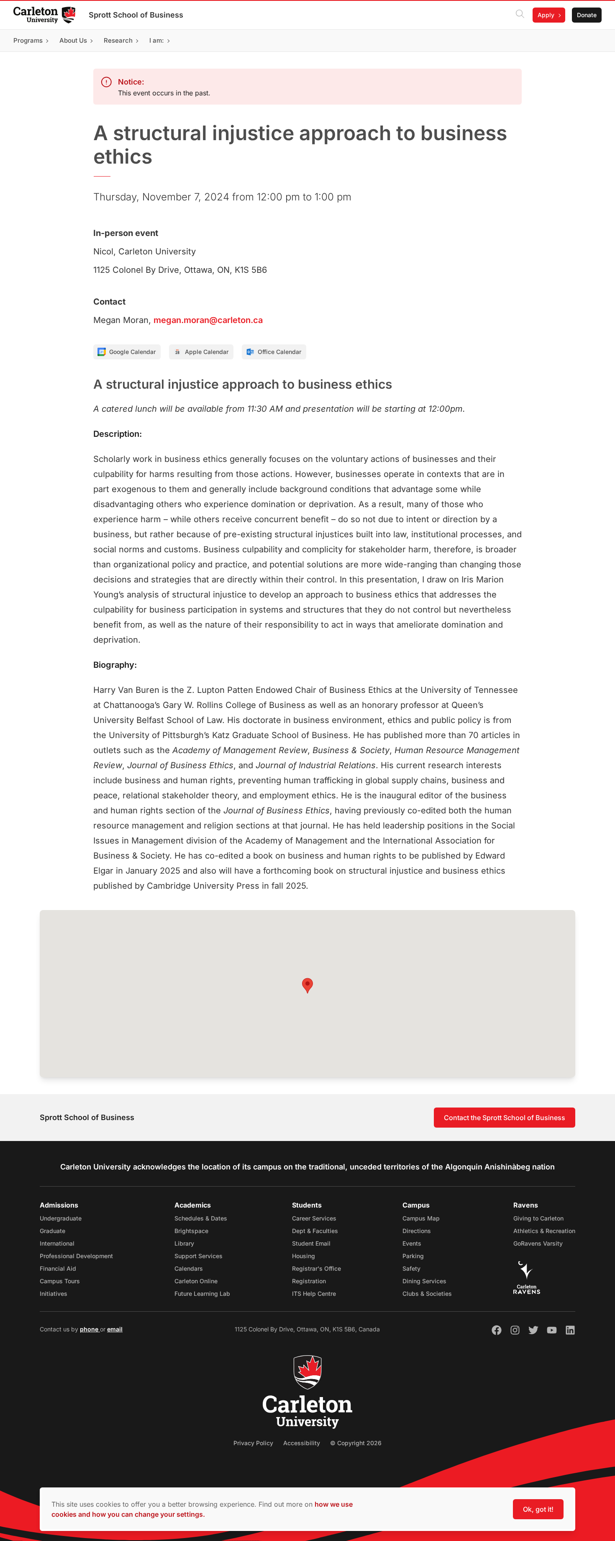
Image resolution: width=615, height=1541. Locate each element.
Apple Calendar (206, 351)
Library (184, 1243)
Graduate (52, 1230)
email (115, 1329)
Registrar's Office (316, 1268)
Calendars (188, 1268)
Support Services (198, 1255)
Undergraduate (61, 1218)
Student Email (311, 1243)
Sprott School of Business (136, 14)
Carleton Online (196, 1281)
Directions (416, 1230)
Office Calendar (279, 351)
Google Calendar (132, 351)
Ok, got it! (538, 1509)
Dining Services (424, 1281)
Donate (587, 14)
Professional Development (76, 1255)
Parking (413, 1255)
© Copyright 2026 (356, 1442)
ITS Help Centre (314, 1293)
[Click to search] (520, 15)
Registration (309, 1281)
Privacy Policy (253, 1442)
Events (411, 1243)
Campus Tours (60, 1281)
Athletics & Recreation (544, 1230)
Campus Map (421, 1218)
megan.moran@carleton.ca (208, 320)
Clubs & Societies (427, 1293)
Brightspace (191, 1230)
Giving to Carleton (538, 1218)
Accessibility (301, 1442)
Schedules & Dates (200, 1218)
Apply (546, 14)
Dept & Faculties (315, 1230)
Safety (411, 1268)
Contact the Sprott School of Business (504, 1117)
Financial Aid (58, 1268)
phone (90, 1329)
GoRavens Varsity (538, 1243)
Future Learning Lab (202, 1293)
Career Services (314, 1218)
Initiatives (53, 1293)
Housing (303, 1255)
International (57, 1243)
